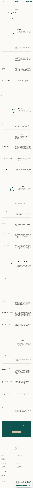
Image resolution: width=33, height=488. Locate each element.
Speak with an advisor (16, 432)
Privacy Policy (18, 483)
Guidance (2, 467)
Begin (27, 1)
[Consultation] (31, 1)
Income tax (18, 23)
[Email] (5, 485)
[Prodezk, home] (16, 1)
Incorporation (3, 455)
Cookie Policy (27, 482)
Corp (12, 23)
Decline (29, 485)
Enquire (18, 467)
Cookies (7, 483)
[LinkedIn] (3, 485)
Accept (21, 485)
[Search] (5, 1)
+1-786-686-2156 (4, 471)
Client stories (19, 466)
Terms (5, 483)
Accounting (18, 458)
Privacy (2, 483)
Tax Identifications (19, 455)
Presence (2, 458)
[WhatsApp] (7, 485)
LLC (10, 23)
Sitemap (10, 483)
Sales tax (22, 23)
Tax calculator (3, 466)
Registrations (3, 459)
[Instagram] (2, 485)
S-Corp (15, 23)
